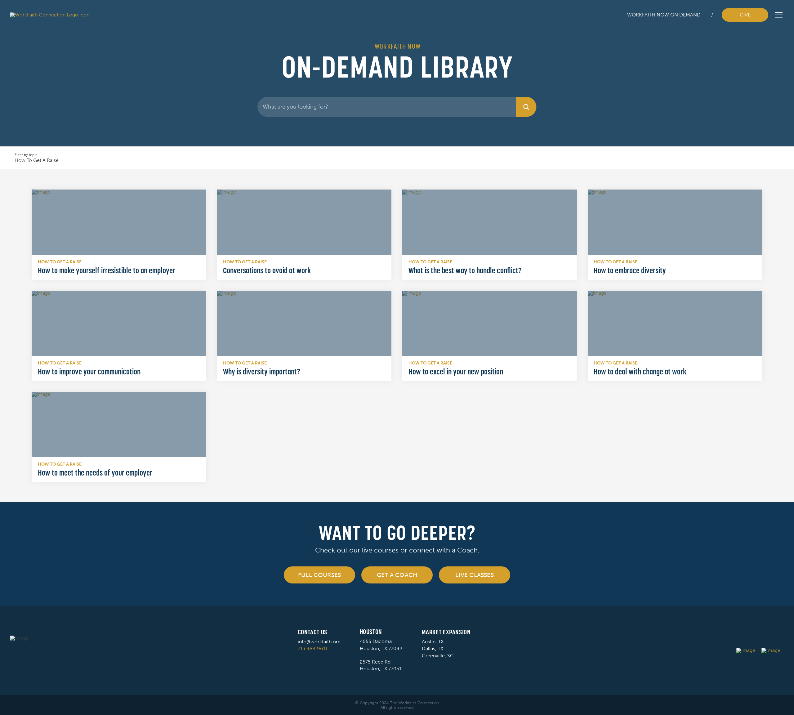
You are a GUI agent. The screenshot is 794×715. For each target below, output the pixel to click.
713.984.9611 (313, 648)
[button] (778, 15)
